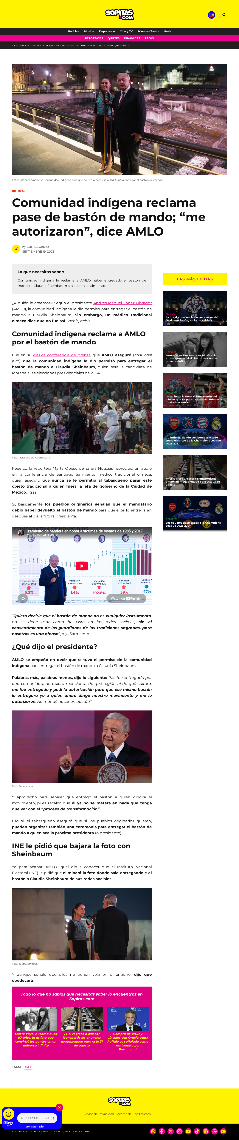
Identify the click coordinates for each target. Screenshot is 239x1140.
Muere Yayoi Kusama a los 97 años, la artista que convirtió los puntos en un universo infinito (191, 358)
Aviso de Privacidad (99, 1114)
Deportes (105, 31)
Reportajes (94, 38)
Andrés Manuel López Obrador (122, 303)
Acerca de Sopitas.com (134, 1114)
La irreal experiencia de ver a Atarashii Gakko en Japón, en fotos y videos (192, 319)
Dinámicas (132, 38)
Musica (89, 31)
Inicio (15, 45)
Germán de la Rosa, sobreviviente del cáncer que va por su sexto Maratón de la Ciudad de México (194, 399)
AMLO (28, 1067)
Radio (149, 38)
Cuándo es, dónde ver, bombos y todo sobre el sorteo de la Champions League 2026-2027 (193, 440)
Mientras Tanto (148, 31)
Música (170, 314)
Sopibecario (38, 247)
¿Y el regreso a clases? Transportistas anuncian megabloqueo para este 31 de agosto (193, 481)
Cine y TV (126, 31)
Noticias (73, 31)
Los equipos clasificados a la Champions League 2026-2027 (193, 524)
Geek (167, 31)
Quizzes (114, 38)
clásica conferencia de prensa (62, 355)
